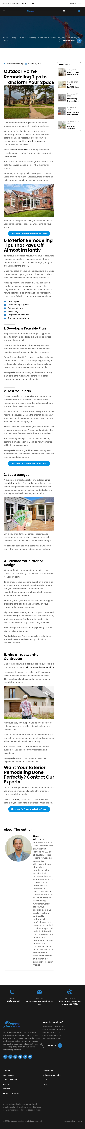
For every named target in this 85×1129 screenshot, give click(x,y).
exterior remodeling (19, 149)
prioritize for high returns (29, 141)
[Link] (34, 11)
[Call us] (11, 992)
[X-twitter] (25, 1057)
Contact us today (12, 799)
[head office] (69, 992)
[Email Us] (39, 992)
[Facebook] (5, 1057)
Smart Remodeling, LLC (13, 1032)
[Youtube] (30, 1057)
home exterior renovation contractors (36, 667)
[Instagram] (10, 1057)
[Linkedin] (15, 1057)
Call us (12, 998)
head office (70, 998)
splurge (16, 616)
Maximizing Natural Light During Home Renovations (73, 102)
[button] (64, 11)
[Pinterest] (20, 1057)
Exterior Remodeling (14, 63)
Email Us (39, 998)
